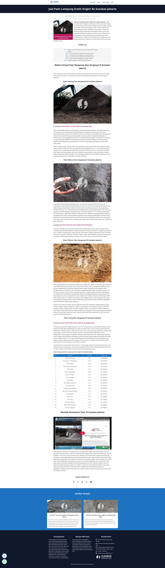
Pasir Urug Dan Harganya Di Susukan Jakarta (81, 58)
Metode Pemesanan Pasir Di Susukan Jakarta (79, 60)
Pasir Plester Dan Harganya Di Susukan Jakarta (82, 57)
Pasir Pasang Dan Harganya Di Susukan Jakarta (82, 53)
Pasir (70, 16)
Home (66, 16)
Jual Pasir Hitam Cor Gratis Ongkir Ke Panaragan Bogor (76, 126)
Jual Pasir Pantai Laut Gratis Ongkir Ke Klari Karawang (76, 225)
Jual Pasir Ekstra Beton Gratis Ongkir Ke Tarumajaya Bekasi (77, 323)
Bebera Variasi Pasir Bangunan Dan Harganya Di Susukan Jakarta (82, 50)
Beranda (92, 2)
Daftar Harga (105, 2)
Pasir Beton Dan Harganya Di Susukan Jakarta (81, 55)
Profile (98, 2)
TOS (112, 2)
